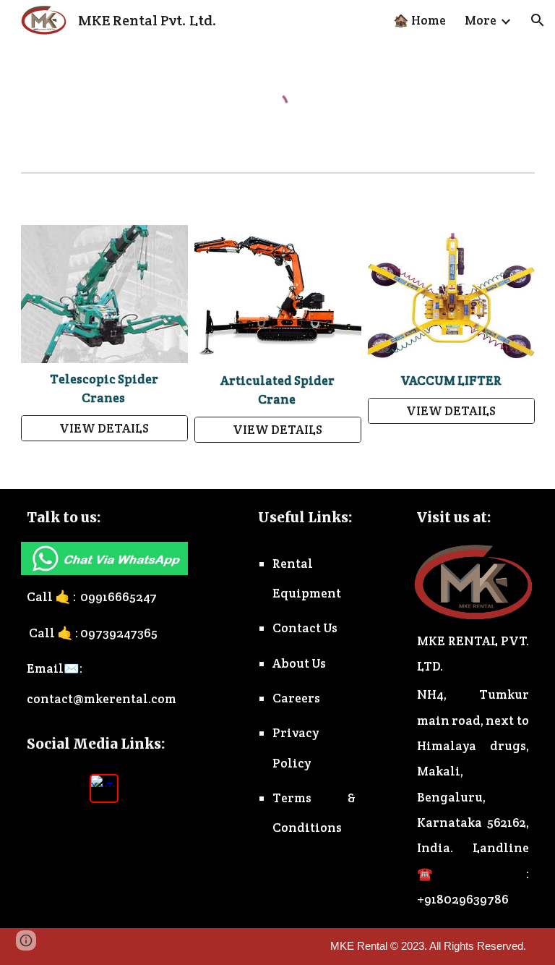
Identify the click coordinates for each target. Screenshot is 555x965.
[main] (104, 389)
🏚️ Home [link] (419, 20)
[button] (537, 20)
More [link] (480, 20)
